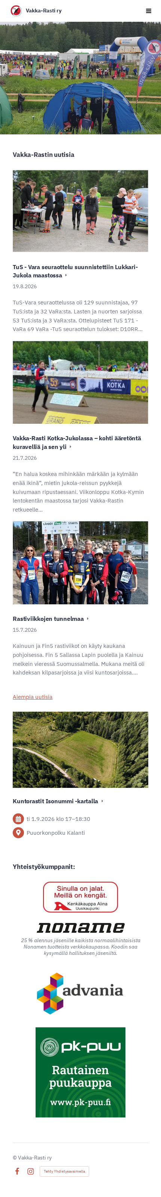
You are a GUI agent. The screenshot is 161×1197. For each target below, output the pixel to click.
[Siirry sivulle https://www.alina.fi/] (80, 897)
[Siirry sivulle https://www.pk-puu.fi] (80, 1072)
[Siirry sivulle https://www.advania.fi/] (80, 994)
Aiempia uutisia (32, 696)
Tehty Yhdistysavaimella (64, 1171)
